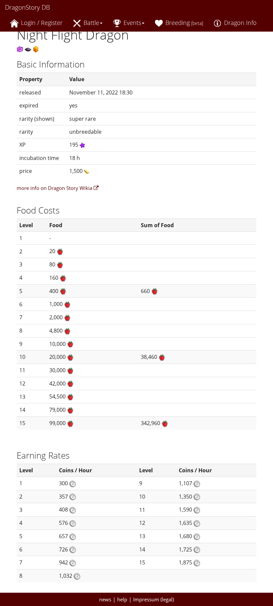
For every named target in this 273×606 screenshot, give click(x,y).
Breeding (183, 23)
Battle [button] (90, 23)
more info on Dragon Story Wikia (55, 188)
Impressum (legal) (153, 599)
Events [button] (131, 23)
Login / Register (41, 23)
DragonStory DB (27, 7)
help (122, 599)
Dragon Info (239, 23)
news (105, 599)
